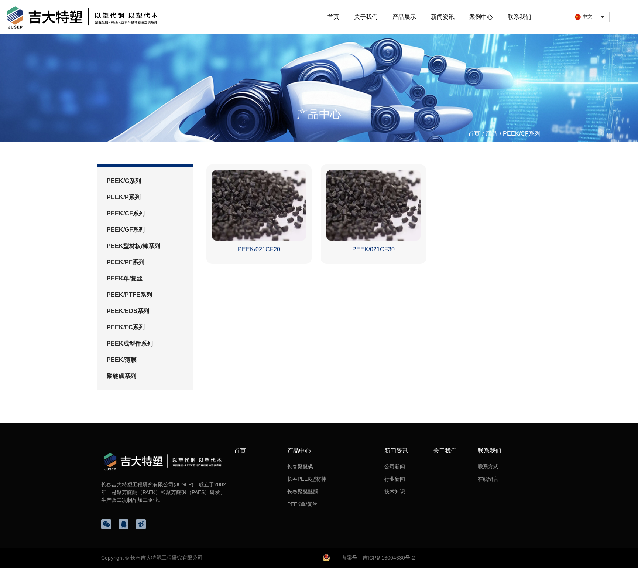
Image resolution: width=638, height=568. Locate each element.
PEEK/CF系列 (126, 213)
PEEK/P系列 (124, 197)
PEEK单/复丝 (125, 278)
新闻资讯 (443, 17)
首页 (333, 17)
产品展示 (404, 17)
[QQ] (123, 524)
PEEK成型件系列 (130, 343)
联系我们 (519, 17)
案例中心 (481, 17)
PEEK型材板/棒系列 (133, 246)
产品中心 (299, 451)
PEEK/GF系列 (126, 230)
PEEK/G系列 (124, 181)
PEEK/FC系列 (126, 327)
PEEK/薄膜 (122, 360)
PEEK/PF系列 (125, 262)
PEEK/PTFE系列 (129, 295)
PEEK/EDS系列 (128, 311)
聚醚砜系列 (121, 376)
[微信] (106, 524)
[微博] (141, 524)
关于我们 (366, 17)
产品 (491, 134)
